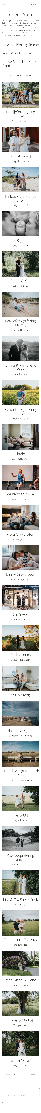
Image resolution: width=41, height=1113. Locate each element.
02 (20, 1074)
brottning (18, 75)
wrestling (28, 75)
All (11, 75)
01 (15, 1074)
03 (25, 1074)
